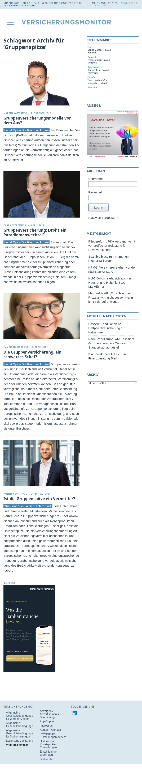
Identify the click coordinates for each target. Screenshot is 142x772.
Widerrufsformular (17, 744)
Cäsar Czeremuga (14, 225)
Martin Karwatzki (15, 113)
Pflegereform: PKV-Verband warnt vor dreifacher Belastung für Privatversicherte (111, 246)
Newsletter (129, 3)
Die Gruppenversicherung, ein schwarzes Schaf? (32, 354)
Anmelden (101, 5)
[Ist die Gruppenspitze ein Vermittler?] (41, 463)
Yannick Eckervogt (16, 493)
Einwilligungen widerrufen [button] (49, 753)
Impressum (46, 725)
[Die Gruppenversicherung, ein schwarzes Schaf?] (41, 316)
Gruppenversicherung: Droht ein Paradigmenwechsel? (34, 232)
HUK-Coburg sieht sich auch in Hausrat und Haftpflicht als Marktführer (109, 283)
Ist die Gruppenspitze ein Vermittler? (39, 498)
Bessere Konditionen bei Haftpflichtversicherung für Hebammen (106, 328)
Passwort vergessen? (103, 217)
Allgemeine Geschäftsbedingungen (20, 725)
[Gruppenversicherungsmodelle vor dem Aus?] (41, 82)
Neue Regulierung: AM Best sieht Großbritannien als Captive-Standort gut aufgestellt (111, 343)
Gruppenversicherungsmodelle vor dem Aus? (37, 120)
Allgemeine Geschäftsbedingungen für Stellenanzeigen (20, 733)
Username (95, 179)
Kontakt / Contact (50, 729)
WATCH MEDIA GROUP (22, 5)
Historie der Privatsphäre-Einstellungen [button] (48, 744)
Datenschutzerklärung (19, 740)
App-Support (47, 721)
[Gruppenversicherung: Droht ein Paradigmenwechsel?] (41, 194)
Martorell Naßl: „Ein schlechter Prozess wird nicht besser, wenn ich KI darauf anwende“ (110, 297)
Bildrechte (46, 759)
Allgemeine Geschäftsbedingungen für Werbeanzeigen (20, 715)
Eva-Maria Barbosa (15, 347)
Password (95, 192)
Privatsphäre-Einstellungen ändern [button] (53, 735)
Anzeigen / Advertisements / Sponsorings (50, 714)
